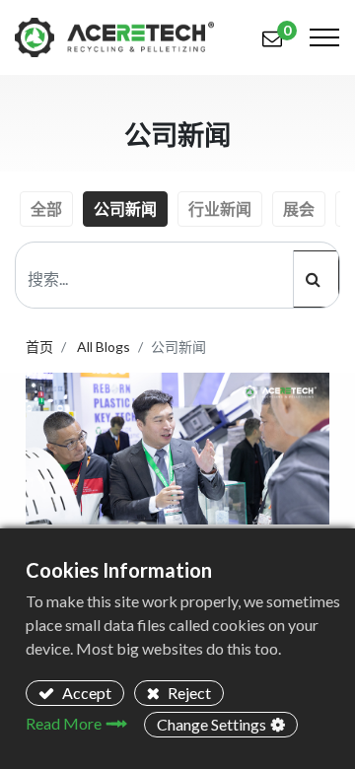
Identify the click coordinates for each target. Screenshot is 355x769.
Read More (64, 723)
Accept (85, 692)
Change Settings (211, 724)
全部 (46, 208)
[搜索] (316, 279)
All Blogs (103, 346)
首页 (39, 346)
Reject (188, 692)
